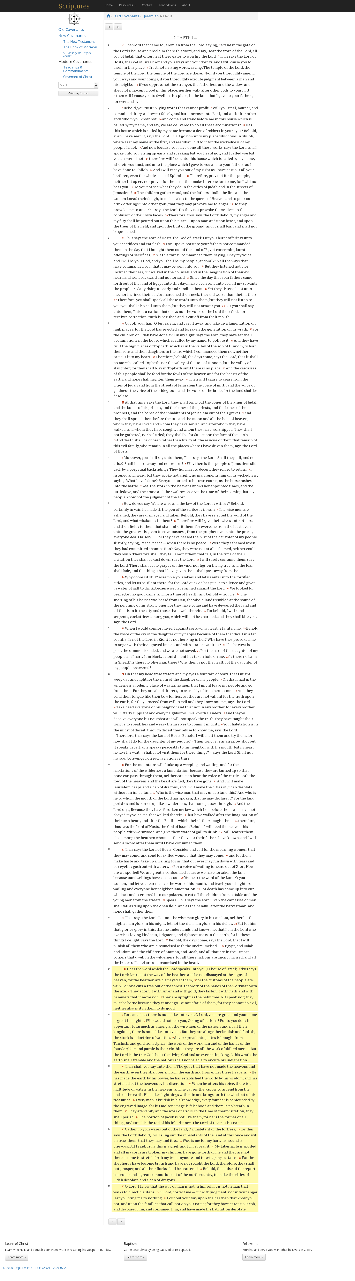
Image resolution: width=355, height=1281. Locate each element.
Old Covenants (71, 29)
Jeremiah (151, 16)
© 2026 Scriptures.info (17, 1268)
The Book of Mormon (80, 47)
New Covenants (72, 35)
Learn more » (17, 1257)
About (186, 5)
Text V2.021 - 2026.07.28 (51, 1268)
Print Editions (167, 5)
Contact (147, 5)
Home (109, 5)
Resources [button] (126, 5)
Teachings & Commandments (76, 69)
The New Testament (79, 41)
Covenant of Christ (77, 76)
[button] (78, 93)
